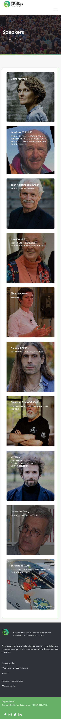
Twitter (15, 714)
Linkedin (20, 714)
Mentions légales (8, 686)
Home (8, 39)
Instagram (10, 714)
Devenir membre (8, 663)
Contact (5, 673)
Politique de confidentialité (12, 681)
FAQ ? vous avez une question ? (15, 668)
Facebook (5, 714)
